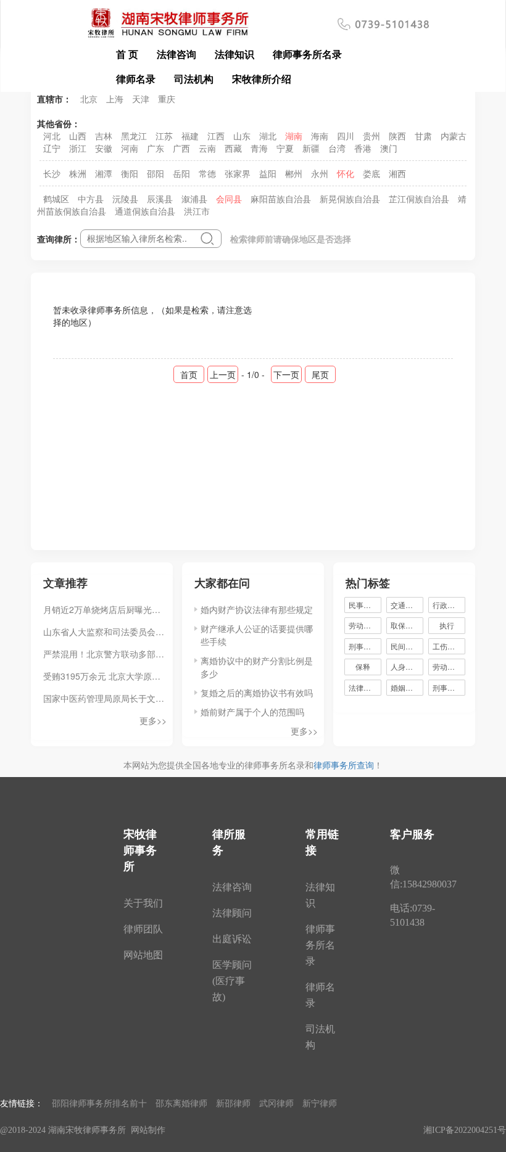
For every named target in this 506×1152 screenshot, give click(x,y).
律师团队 (143, 929)
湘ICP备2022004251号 (464, 1130)
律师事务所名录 (307, 54)
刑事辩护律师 (449, 687)
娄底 (371, 173)
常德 (207, 173)
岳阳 (181, 173)
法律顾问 (232, 913)
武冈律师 (276, 1102)
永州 (319, 173)
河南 (129, 148)
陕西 (397, 136)
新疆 (311, 148)
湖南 (293, 136)
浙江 (77, 148)
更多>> (153, 720)
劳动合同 (363, 625)
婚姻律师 (405, 687)
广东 (155, 148)
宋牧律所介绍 (261, 79)
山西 (77, 136)
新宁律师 (319, 1102)
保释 (362, 666)
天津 (140, 99)
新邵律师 (233, 1102)
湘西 (397, 173)
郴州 (293, 173)
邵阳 (155, 173)
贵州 (371, 136)
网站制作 (148, 1130)
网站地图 (143, 955)
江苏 (164, 136)
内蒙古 (454, 136)
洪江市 (197, 211)
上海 (114, 99)
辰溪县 (160, 198)
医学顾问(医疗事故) (232, 981)
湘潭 (103, 173)
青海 (259, 148)
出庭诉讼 (232, 939)
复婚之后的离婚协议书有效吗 (257, 692)
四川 (345, 136)
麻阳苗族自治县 (281, 198)
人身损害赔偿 (407, 666)
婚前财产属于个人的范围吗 (252, 712)
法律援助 (363, 687)
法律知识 (234, 54)
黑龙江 (134, 136)
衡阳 (129, 173)
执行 (446, 625)
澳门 (388, 148)
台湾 (337, 148)
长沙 (51, 173)
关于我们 (143, 903)
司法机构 (194, 79)
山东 (242, 136)
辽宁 (51, 148)
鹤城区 (56, 198)
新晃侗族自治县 (350, 198)
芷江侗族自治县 (419, 198)
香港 (362, 148)
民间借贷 (405, 646)
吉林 (103, 136)
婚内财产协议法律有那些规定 (257, 609)
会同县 (229, 198)
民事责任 (363, 604)
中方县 (91, 198)
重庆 (166, 99)
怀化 (345, 173)
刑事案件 (363, 646)
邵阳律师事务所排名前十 (99, 1102)
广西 (181, 148)
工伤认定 (447, 646)
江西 (216, 136)
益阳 (267, 173)
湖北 (267, 136)
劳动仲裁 (447, 666)
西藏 (233, 148)
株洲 (77, 173)
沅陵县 (125, 198)
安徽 (103, 148)
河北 (51, 136)
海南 (319, 136)
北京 (88, 99)
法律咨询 (176, 54)
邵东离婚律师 (181, 1102)
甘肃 (423, 136)
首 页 (127, 54)
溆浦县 (194, 198)
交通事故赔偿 (407, 604)
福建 (190, 136)
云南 (207, 148)
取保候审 (405, 625)
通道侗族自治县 (145, 211)
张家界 (238, 173)
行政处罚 (449, 604)
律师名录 (136, 79)
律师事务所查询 (343, 765)
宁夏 (285, 148)
